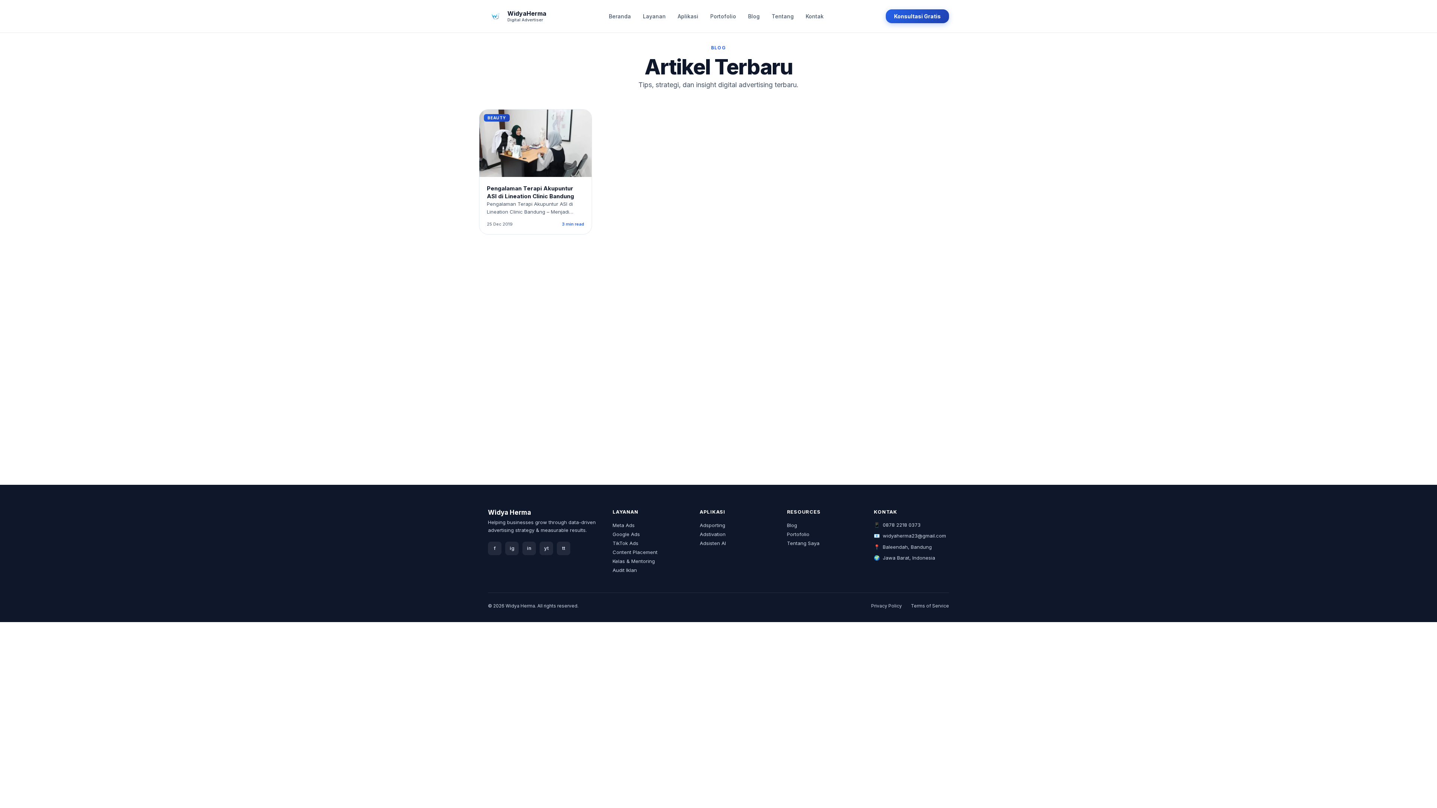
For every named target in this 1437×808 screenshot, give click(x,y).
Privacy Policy (886, 606)
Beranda (620, 16)
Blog (754, 16)
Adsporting (712, 525)
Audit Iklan (625, 570)
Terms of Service (930, 606)
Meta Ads (624, 525)
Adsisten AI (713, 543)
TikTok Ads (625, 543)
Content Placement (635, 552)
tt (563, 548)
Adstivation (713, 534)
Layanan (654, 16)
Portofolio (723, 16)
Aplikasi (688, 16)
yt (546, 548)
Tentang (783, 16)
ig (512, 548)
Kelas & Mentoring (634, 561)
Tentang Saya (803, 543)
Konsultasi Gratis (917, 16)
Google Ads (626, 534)
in (529, 548)
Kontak (815, 16)
